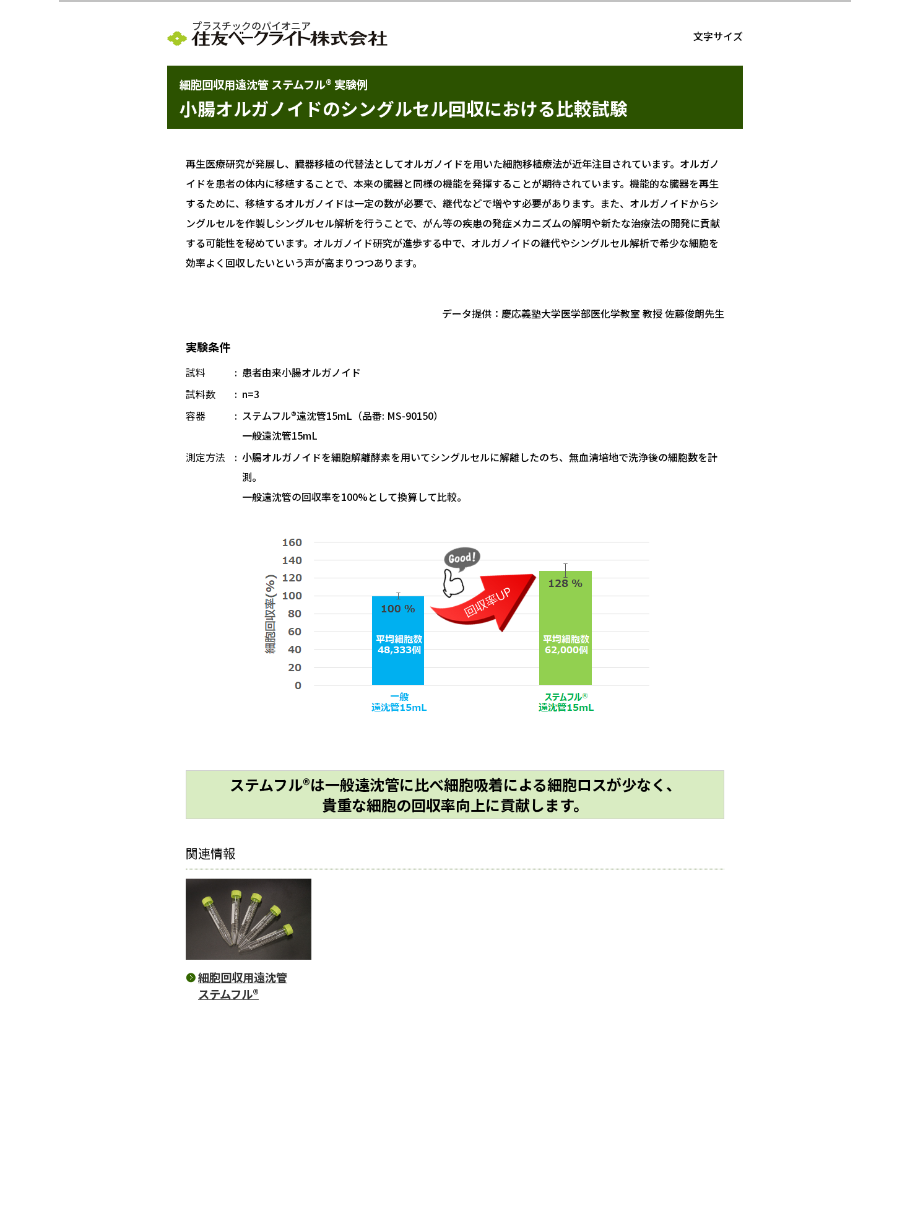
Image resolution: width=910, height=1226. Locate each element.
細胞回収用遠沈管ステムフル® (242, 985)
